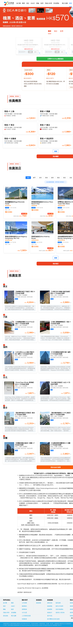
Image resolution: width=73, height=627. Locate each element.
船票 (42, 3)
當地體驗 (56, 3)
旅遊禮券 (49, 609)
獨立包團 (65, 3)
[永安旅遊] (9, 3)
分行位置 (24, 612)
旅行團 (18, 3)
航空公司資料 (59, 606)
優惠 (70, 3)
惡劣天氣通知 (59, 609)
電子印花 (49, 615)
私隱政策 (24, 619)
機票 (23, 3)
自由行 (33, 3)
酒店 (27, 3)
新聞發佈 (24, 609)
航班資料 (58, 603)
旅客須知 (49, 603)
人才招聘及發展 (26, 615)
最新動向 (24, 606)
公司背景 (24, 603)
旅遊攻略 (38, 603)
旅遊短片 (49, 612)
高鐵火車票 (48, 3)
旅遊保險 (49, 606)
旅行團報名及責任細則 (53, 619)
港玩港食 (5, 615)
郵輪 (37, 3)
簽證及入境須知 (60, 612)
